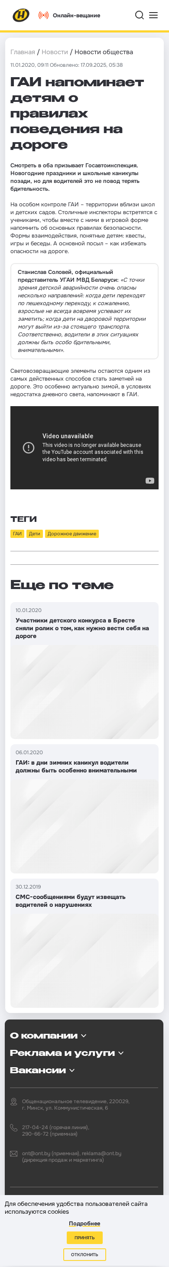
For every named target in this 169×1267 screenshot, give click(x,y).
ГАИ (17, 534)
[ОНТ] (21, 15)
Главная (22, 52)
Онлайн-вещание (76, 15)
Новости (55, 52)
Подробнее (84, 1223)
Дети (34, 534)
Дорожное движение (72, 534)
